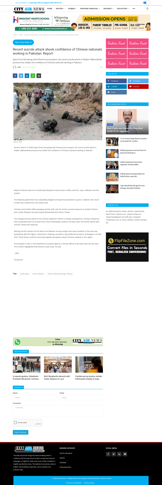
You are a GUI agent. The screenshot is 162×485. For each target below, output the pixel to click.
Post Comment (20, 432)
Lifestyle (63, 462)
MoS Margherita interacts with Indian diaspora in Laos (57, 377)
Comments (18, 387)
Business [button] (108, 8)
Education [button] (122, 8)
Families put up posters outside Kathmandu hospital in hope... (88, 377)
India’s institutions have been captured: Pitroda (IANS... (131, 163)
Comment (17, 403)
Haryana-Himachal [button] (89, 8)
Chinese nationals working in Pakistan (60, 274)
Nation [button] (59, 8)
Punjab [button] (71, 8)
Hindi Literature (66, 453)
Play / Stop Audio (22, 42)
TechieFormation (106, 478)
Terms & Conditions (74, 483)
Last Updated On (38, 3)
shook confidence (38, 274)
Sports (62, 458)
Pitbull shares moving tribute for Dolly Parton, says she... (132, 175)
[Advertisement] (58, 172)
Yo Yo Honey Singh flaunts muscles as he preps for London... (133, 140)
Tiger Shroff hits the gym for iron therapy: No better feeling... (132, 187)
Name (15, 393)
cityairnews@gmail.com (115, 217)
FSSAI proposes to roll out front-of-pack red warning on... (133, 151)
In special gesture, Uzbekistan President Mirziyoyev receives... (26, 377)
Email (62, 393)
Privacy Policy (89, 483)
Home (49, 8)
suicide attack (24, 274)
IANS (19, 67)
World (21, 35)
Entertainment (65, 467)
